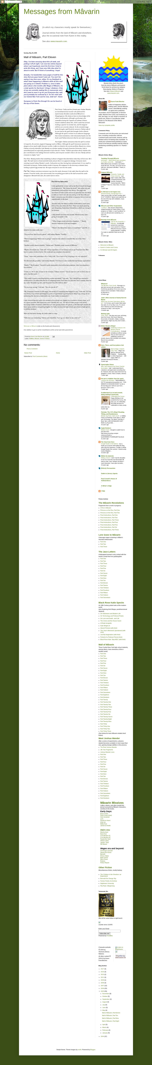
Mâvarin (37, 338)
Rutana (102, 861)
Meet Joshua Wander (109, 738)
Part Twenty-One (105, 702)
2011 (102, 977)
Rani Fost (103, 834)
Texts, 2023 (104, 315)
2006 (102, 988)
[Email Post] (53, 336)
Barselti (102, 854)
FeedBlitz (110, 936)
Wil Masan (103, 844)
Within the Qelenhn (107, 456)
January (105, 1033)
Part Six (102, 571)
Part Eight (103, 575)
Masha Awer (104, 832)
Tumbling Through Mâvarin (110, 158)
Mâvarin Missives (112, 802)
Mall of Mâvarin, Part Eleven (111, 1013)
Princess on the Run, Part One (110, 510)
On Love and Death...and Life (109, 618)
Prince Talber (104, 856)
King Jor (103, 822)
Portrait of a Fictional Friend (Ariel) (111, 637)
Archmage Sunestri (106, 851)
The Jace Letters (107, 552)
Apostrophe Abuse (107, 364)
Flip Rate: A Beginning (107, 886)
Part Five (103, 568)
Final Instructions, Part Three (109, 520)
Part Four (103, 566)
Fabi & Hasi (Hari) (106, 815)
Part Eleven (104, 583)
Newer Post (28, 353)
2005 (102, 991)
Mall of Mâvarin (106, 644)
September (106, 999)
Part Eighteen (104, 695)
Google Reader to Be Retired (109, 444)
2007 (102, 986)
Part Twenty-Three (106, 707)
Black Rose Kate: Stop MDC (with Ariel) (113, 639)
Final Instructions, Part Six (108, 527)
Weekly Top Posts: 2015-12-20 (110, 416)
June (104, 1007)
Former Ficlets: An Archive (108, 881)
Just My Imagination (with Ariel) (110, 634)
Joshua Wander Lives (107, 752)
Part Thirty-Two (105, 729)
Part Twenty (104, 700)
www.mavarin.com (59, 41)
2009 (102, 980)
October (105, 996)
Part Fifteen (104, 593)
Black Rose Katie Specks (111, 602)
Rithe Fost (103, 824)
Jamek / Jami (104, 842)
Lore (101, 819)
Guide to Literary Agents (109, 473)
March (104, 1027)
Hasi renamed (104, 817)
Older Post (87, 353)
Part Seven (103, 573)
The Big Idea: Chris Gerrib (108, 285)
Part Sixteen (104, 595)
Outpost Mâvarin (115, 91)
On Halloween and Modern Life (110, 613)
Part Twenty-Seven (106, 717)
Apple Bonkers (106, 428)
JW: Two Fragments (106, 750)
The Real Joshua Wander (108, 747)
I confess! (104, 207)
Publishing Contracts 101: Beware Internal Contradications (118, 329)
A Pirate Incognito (106, 623)
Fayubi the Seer (105, 839)
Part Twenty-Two (105, 704)
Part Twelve (104, 585)
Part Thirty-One (105, 726)
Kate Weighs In (105, 626)
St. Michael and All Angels (108, 250)
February (105, 1030)
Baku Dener (104, 857)
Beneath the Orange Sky (108, 878)
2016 (102, 972)
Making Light (105, 314)
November (105, 993)
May (103, 1010)
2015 (102, 974)
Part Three (103, 546)
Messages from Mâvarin (62, 11)
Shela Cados (104, 841)
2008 (102, 983)
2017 (102, 969)
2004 (102, 1036)
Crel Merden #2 (105, 837)
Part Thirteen (104, 588)
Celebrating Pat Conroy (118, 396)
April (104, 1024)
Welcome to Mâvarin (107, 245)
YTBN (103, 491)
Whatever (104, 284)
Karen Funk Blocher (117, 101)
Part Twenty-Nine (105, 721)
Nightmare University (107, 883)
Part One (103, 542)
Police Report (104, 863)
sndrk (79, 1049)
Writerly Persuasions (108, 468)
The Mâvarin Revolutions (111, 503)
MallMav (31, 338)
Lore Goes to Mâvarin (109, 535)
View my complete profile (107, 125)
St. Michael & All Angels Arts (110, 192)
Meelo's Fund (105, 430)
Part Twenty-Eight (106, 719)
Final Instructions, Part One (109, 515)
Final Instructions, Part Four (109, 522)
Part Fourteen (104, 590)
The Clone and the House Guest (110, 621)
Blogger (92, 1049)
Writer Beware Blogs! (108, 326)
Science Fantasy (45, 338)
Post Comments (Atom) (40, 356)
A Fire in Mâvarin (105, 508)
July (103, 1005)
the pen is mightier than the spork (112, 378)
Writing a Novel (105, 458)
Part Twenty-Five (105, 712)
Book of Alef (104, 814)
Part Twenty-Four (105, 709)
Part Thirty (103, 724)
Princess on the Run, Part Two (110, 513)
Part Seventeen (105, 597)
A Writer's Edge (106, 486)
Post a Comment (32, 349)
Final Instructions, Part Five (109, 525)
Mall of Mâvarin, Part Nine (110, 1018)
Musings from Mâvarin (108, 220)
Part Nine (103, 578)
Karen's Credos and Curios (109, 247)
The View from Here (107, 442)
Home (58, 353)
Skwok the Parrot (105, 852)
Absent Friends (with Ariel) (108, 628)
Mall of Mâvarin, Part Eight (110, 1021)
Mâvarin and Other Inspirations (111, 206)
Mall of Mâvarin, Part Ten (110, 1015)
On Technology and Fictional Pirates (112, 616)
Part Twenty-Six (105, 714)
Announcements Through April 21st (111, 193)
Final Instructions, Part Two (109, 517)
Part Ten (103, 580)
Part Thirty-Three (105, 731)
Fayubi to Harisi (105, 820)
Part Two (103, 544)
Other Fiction (105, 867)
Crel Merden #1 (105, 835)
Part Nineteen (104, 697)
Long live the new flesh (107, 380)
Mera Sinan (104, 859)
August (104, 1002)
